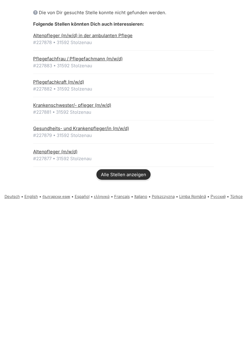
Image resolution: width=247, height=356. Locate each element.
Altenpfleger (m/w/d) (55, 151)
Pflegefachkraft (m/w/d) (58, 82)
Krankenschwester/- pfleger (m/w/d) (72, 105)
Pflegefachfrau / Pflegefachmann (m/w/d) (78, 59)
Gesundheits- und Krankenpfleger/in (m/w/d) (81, 128)
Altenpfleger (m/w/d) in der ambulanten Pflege (83, 35)
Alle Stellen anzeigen (123, 174)
